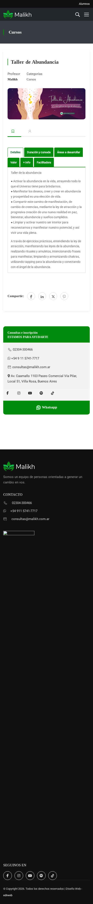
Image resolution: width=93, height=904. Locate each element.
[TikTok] (52, 393)
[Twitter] (53, 296)
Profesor (14, 74)
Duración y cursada (39, 152)
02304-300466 (22, 349)
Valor (13, 162)
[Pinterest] (64, 296)
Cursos (31, 79)
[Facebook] (31, 296)
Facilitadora (44, 162)
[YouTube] (30, 393)
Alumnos (84, 3)
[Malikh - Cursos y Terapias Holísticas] (17, 14)
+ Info (26, 162)
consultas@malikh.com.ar (30, 367)
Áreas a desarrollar (68, 152)
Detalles (15, 152)
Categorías (34, 74)
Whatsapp (49, 407)
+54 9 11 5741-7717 (24, 358)
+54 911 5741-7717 (23, 511)
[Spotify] (41, 393)
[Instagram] (18, 393)
